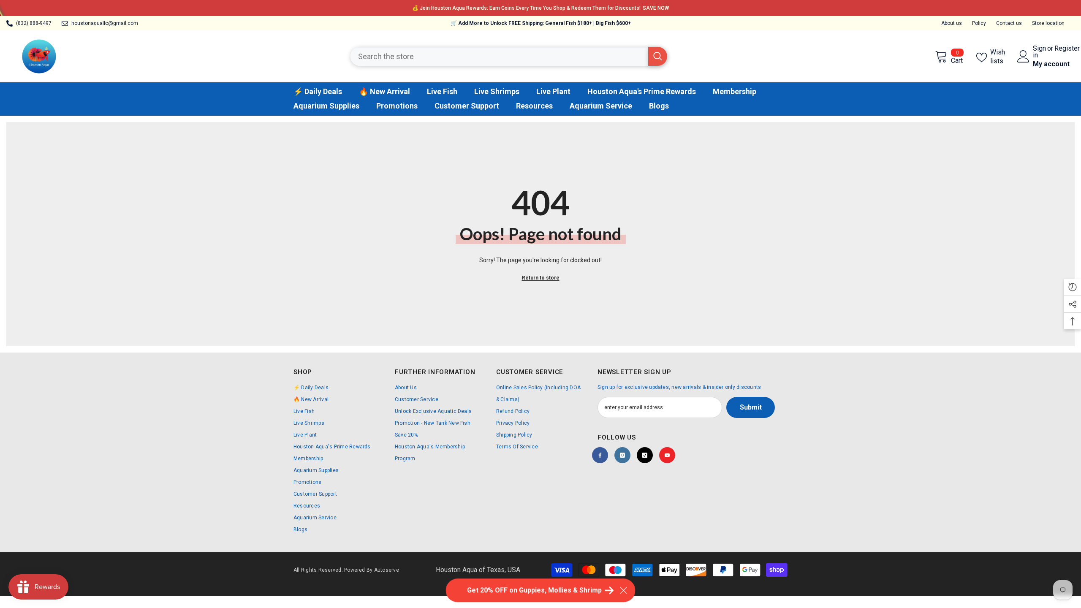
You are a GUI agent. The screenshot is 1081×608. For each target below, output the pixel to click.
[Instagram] (622, 455)
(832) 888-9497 (34, 23)
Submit (751, 407)
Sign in (1039, 52)
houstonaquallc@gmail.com (104, 23)
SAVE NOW (656, 8)
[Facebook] (600, 455)
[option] (540, 8)
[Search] (508, 56)
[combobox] (499, 56)
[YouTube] (667, 455)
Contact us (1009, 23)
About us (951, 23)
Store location (1048, 23)
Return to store (541, 278)
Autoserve (386, 570)
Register (1067, 48)
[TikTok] (645, 455)
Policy (979, 23)
